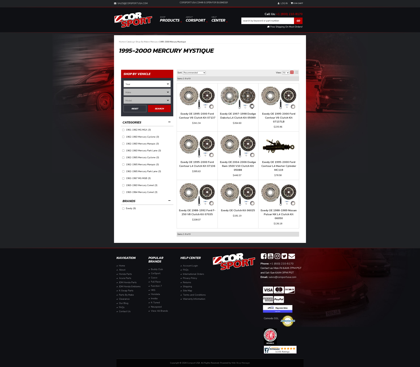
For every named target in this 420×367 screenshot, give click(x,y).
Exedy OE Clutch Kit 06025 (238, 210)
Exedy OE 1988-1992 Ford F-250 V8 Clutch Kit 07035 (197, 212)
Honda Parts (125, 274)
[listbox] (147, 83)
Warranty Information (194, 299)
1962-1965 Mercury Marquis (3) (142, 164)
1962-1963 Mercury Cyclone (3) (142, 136)
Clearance (124, 299)
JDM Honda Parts (128, 282)
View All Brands (159, 311)
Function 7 (156, 286)
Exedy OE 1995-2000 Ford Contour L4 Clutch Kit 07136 (197, 164)
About (122, 270)
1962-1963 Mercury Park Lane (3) (143, 150)
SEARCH (159, 108)
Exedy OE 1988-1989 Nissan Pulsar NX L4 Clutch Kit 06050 (279, 214)
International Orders (193, 274)
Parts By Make (126, 295)
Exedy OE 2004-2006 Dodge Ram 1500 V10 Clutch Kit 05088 (238, 166)
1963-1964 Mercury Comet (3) (141, 192)
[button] (272, 21)
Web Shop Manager (240, 363)
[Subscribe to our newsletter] (291, 256)
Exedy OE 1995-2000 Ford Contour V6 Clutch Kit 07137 (197, 116)
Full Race (156, 282)
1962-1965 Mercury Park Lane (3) (143, 171)
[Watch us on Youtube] (270, 256)
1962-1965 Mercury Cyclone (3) (142, 157)
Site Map (187, 290)
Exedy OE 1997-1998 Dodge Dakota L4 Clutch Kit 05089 (238, 116)
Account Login (190, 265)
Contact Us (125, 311)
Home (122, 265)
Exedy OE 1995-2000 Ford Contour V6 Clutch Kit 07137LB (278, 117)
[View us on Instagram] (277, 256)
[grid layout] (292, 72)
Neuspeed (156, 307)
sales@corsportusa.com (132, 3)
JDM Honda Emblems (130, 286)
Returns (187, 282)
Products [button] (169, 19)
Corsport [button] (195, 19)
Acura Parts (125, 278)
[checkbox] (123, 208)
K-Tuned (155, 302)
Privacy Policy (190, 278)
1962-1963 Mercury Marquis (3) (142, 143)
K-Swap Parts (126, 290)
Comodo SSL (271, 318)
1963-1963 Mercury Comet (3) (141, 185)
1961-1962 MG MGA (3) (138, 129)
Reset (135, 108)
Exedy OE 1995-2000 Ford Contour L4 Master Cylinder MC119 (278, 166)
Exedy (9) (131, 208)
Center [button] (218, 19)
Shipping (187, 286)
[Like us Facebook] (263, 256)
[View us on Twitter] (284, 256)
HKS (153, 290)
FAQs (122, 307)
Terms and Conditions (194, 295)
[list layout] (296, 72)
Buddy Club (157, 269)
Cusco (154, 277)
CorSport (155, 273)
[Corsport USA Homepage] (133, 20)
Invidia (154, 298)
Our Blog (123, 303)
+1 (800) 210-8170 (289, 14)
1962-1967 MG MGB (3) (138, 178)
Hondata (155, 294)
